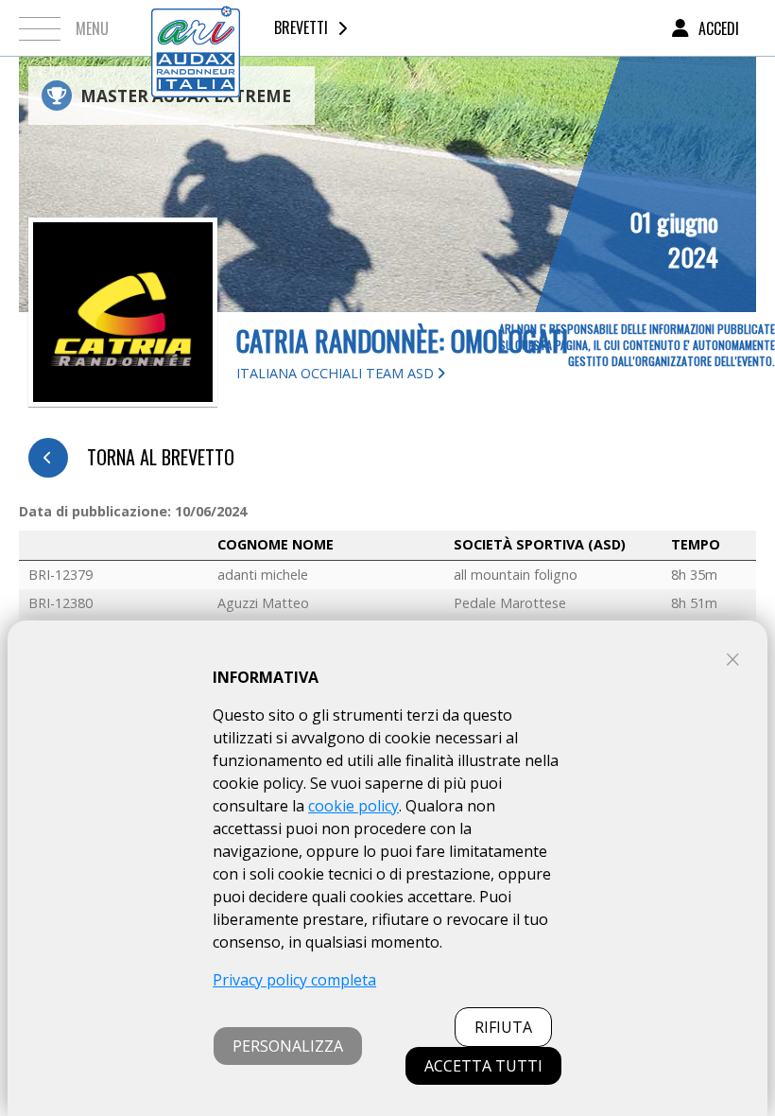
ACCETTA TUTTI (483, 1065)
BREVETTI (301, 27)
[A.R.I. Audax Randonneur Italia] (195, 28)
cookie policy (353, 805)
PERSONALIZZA (287, 1046)
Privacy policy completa (294, 979)
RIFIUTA (503, 1027)
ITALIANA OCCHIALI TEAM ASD (337, 373)
